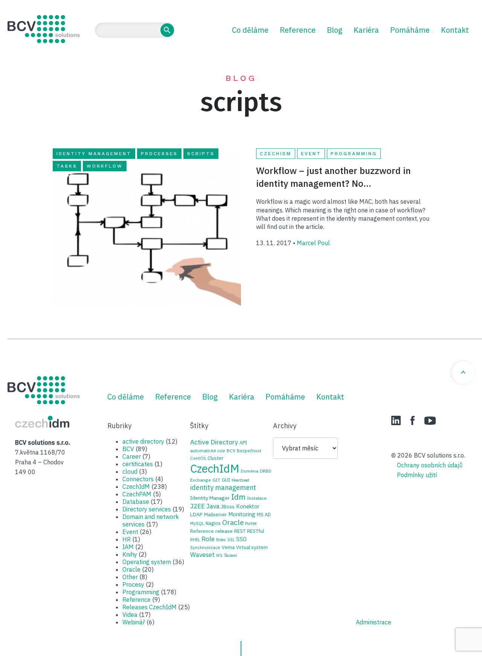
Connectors (138, 479)
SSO (241, 539)
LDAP (196, 514)
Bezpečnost (249, 450)
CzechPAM (136, 494)
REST (240, 531)
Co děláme (250, 30)
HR (126, 539)
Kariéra (366, 30)
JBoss (228, 506)
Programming (354, 153)
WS (219, 555)
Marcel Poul (313, 243)
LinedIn (396, 420)
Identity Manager (210, 497)
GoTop (463, 372)
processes (159, 153)
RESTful (255, 531)
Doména (249, 471)
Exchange (200, 480)
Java (213, 506)
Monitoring (241, 514)
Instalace (257, 498)
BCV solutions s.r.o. (44, 29)
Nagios (213, 523)
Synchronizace (205, 547)
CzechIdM (275, 153)
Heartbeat (240, 480)
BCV (128, 449)
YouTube (430, 420)
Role (208, 538)
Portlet (251, 523)
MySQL (197, 523)
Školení (230, 555)
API (243, 442)
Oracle (131, 569)
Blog (334, 30)
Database (135, 501)
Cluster (215, 458)
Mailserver (215, 514)
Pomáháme (410, 30)
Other (130, 577)
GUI (226, 480)
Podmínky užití (417, 475)
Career (131, 456)
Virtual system (252, 547)
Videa (129, 614)
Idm (238, 497)
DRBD (266, 471)
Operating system (146, 562)
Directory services (146, 509)
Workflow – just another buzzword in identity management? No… (333, 177)
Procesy (133, 584)
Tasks (66, 166)
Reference (298, 30)
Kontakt (455, 30)
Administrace (373, 622)
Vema (228, 547)
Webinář (133, 622)
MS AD (264, 514)
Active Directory (214, 442)
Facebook (412, 420)
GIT (216, 480)
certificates (137, 464)
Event (311, 153)
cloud (129, 471)
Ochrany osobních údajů (429, 465)
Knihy (129, 554)
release (224, 531)
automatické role (207, 450)
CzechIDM (42, 422)
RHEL (195, 539)
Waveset (202, 555)
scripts (201, 153)
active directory (143, 441)
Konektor (247, 506)
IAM (128, 547)
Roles (221, 539)
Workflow (105, 166)
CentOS (198, 458)
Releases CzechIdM (149, 607)
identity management (93, 153)
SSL (231, 539)
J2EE (197, 506)
